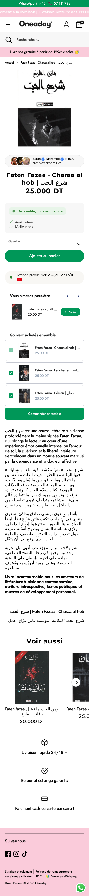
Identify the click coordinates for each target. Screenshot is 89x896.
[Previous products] (67, 295)
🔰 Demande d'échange (61, 876)
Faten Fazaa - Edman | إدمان (55, 392)
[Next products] (78, 295)
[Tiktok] (25, 854)
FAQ (39, 876)
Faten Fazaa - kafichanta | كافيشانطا (57, 370)
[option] (44, 108)
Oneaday (41, 883)
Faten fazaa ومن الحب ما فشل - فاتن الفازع (43, 309)
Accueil (9, 62)
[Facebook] (8, 854)
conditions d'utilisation (18, 876)
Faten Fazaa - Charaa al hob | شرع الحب (46, 62)
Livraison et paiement (18, 871)
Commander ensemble (44, 413)
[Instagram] (16, 854)
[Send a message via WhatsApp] (81, 888)
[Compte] (66, 22)
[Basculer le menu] (8, 24)
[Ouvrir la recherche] (8, 40)
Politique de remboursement (53, 871)
